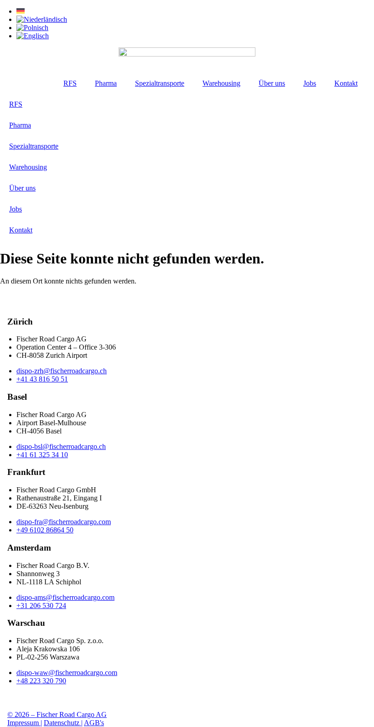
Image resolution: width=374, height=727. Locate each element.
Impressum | (24, 723)
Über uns (272, 83)
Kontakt (346, 83)
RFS (70, 83)
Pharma (106, 83)
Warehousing (221, 83)
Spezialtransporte (159, 83)
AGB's (94, 723)
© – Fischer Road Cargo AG (57, 714)
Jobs (309, 83)
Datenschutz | (63, 723)
